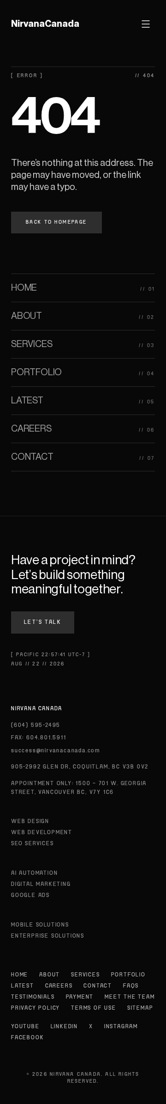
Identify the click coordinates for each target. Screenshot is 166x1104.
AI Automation (34, 873)
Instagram (121, 1027)
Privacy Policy (35, 1008)
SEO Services (32, 844)
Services (85, 975)
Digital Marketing (41, 884)
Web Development (41, 833)
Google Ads (30, 895)
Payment (80, 997)
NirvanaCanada (45, 24)
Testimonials (33, 997)
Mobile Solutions (40, 925)
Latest (22, 986)
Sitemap (140, 1008)
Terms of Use (93, 1008)
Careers (59, 986)
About (49, 975)
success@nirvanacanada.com (55, 751)
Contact (97, 986)
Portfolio (128, 975)
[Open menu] (145, 24)
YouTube (25, 1027)
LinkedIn (64, 1027)
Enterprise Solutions (47, 936)
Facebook (27, 1038)
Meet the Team (129, 997)
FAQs (131, 986)
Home (19, 975)
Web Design (30, 821)
